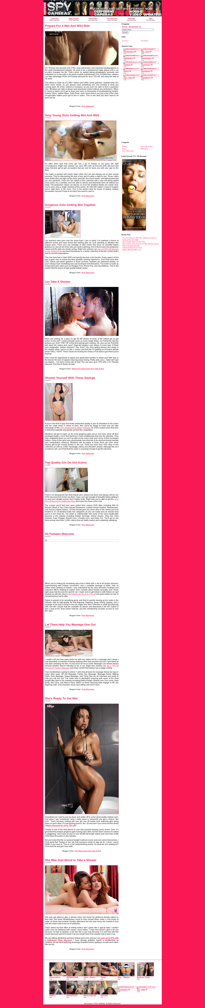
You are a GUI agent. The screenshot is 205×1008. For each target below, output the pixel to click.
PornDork (144, 41)
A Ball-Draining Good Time (132, 248)
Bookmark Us (135, 27)
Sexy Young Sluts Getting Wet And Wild (72, 115)
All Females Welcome (59, 533)
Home (124, 27)
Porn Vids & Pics (97, 369)
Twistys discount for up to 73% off (60, 826)
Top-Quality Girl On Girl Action (66, 462)
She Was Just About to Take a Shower (70, 860)
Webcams (144, 149)
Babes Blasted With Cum (131, 250)
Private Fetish (93, 18)
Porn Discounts (88, 106)
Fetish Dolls (131, 18)
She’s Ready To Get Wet (61, 698)
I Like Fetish (54, 18)
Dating (74, 369)
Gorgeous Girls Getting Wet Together (70, 204)
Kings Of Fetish (73, 18)
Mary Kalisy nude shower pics (133, 242)
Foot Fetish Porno (112, 18)
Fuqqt (150, 18)
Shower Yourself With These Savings (70, 377)
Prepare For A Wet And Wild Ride (67, 25)
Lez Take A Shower (57, 281)
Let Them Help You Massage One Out (70, 624)
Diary (124, 149)
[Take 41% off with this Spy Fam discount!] (102, 16)
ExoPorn (125, 41)
